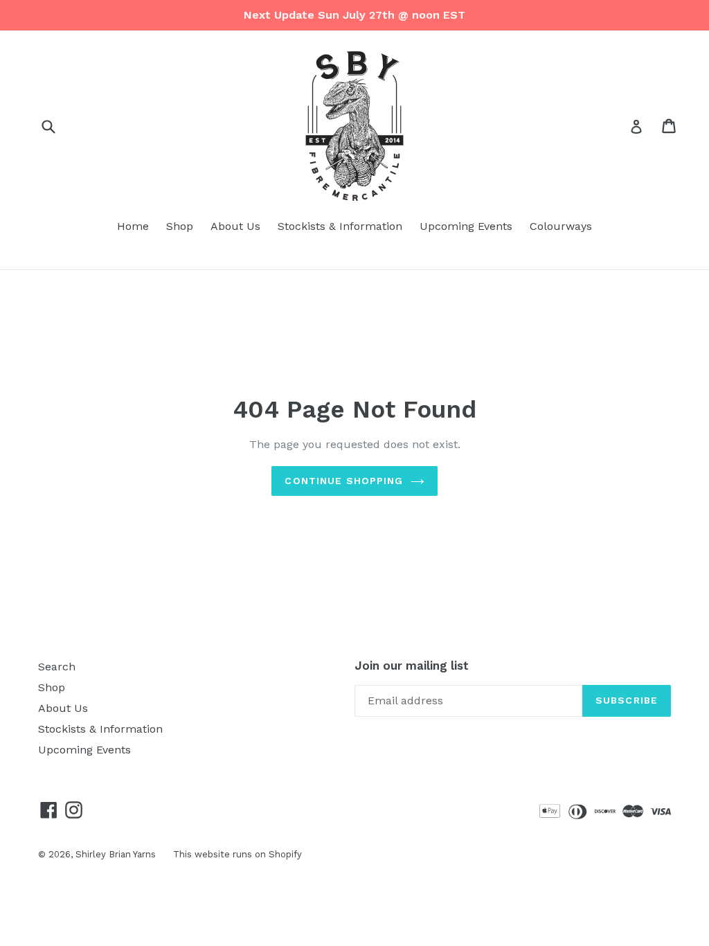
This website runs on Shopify (237, 854)
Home (133, 226)
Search (56, 666)
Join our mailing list (411, 665)
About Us (235, 226)
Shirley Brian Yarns (115, 854)
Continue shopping (344, 480)
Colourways (561, 226)
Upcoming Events (466, 226)
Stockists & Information (340, 226)
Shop (179, 226)
